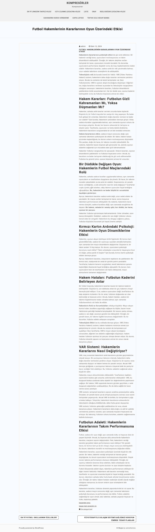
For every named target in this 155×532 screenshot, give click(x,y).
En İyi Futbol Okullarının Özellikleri (39, 517)
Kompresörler (77, 3)
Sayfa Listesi (78, 18)
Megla (120, 528)
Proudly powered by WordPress (31, 528)
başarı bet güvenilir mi (87, 506)
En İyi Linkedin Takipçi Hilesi (39, 11)
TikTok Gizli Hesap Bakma (98, 18)
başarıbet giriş (84, 503)
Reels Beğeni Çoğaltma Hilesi (112, 11)
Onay (94, 11)
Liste (86, 11)
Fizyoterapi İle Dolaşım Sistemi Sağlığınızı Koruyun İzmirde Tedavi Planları (109, 519)
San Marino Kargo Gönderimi (56, 18)
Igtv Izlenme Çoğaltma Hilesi (67, 11)
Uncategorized (86, 509)
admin (83, 46)
